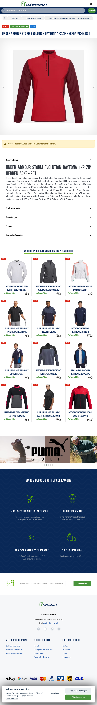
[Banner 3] (48, 465)
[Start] (5, 18)
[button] (5, 86)
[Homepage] (34, 4)
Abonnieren (82, 583)
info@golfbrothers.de (50, 623)
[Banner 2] (46, 465)
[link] (32, 547)
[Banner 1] (44, 465)
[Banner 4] (50, 465)
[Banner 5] (52, 465)
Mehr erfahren (12, 698)
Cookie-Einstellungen (78, 691)
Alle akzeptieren (78, 697)
